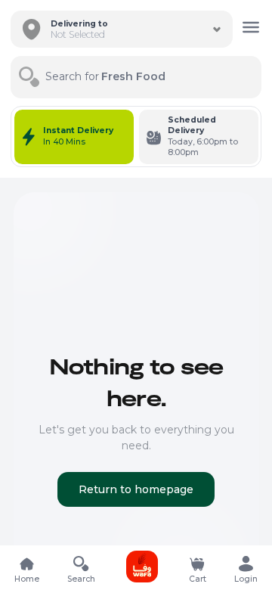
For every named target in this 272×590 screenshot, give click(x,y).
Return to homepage (136, 489)
